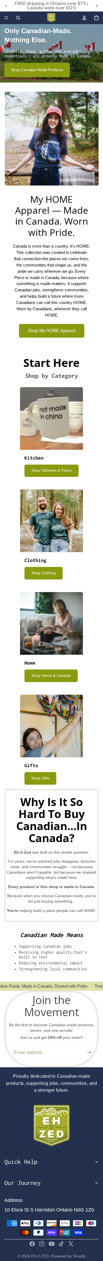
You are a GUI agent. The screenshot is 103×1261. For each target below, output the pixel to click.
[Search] (18, 18)
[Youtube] (51, 1243)
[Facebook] (32, 1243)
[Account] (84, 18)
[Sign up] (89, 1052)
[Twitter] (71, 1243)
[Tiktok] (61, 1243)
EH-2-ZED (40, 1256)
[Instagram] (41, 1243)
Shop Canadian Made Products (37, 69)
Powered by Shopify (68, 1256)
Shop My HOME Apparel (52, 330)
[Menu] (6, 17)
